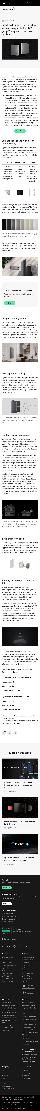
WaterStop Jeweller (15, 476)
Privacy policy (18, 1097)
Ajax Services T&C (7, 1105)
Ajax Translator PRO (27, 973)
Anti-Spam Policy (28, 1102)
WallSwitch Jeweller (9, 479)
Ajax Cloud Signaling (27, 976)
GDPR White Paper (7, 1099)
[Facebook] (3, 946)
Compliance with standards (29, 1008)
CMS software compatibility (29, 1019)
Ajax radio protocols (7, 981)
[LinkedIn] (9, 733)
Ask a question (8, 922)
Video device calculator (28, 1027)
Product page (7, 682)
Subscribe (6, 887)
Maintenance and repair (28, 1005)
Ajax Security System (28, 957)
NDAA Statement (18, 1099)
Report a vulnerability (29, 1097)
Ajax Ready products (7, 976)
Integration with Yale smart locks (9, 1021)
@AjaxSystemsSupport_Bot (11, 919)
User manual (6, 686)
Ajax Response (26, 968)
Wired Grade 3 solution (8, 1015)
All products (5, 968)
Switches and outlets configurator (28, 1038)
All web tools (25, 1044)
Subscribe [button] (6, 904)
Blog (3, 1070)
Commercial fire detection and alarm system (9, 1009)
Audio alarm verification (28, 1061)
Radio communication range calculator (30, 1033)
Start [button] (9, 303)
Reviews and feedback (8, 1089)
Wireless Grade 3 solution (9, 1012)
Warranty (29, 1105)
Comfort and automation (9, 965)
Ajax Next (4, 1083)
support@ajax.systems (10, 916)
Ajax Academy (26, 1073)
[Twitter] (15, 733)
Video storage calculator (29, 1024)
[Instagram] (14, 946)
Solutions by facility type (8, 1005)
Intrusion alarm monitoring (29, 1054)
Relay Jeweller (28, 476)
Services (4, 970)
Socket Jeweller (22, 479)
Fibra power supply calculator (30, 1041)
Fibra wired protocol (7, 978)
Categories (7, 9)
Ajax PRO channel (7, 1086)
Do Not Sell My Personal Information (12, 1102)
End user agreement (19, 1105)
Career (3, 1081)
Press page (5, 1075)
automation (30, 474)
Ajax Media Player (27, 978)
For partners (25, 1070)
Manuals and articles (28, 1003)
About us (4, 1073)
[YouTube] (8, 946)
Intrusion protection (7, 957)
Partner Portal (25, 1075)
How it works (5, 1030)
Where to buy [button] (20, 131)
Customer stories (7, 1003)
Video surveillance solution (9, 1018)
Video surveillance (7, 960)
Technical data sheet (9, 690)
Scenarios (24, 981)
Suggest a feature (10, 939)
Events (4, 1078)
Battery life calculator (28, 1030)
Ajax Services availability (29, 1022)
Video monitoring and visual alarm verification (30, 1058)
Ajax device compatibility (29, 1016)
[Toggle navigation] (37, 3)
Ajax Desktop (25, 962)
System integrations (7, 973)
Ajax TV (24, 970)
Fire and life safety (7, 962)
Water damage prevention (9, 1025)
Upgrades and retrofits (8, 1027)
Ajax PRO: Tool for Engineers (30, 960)
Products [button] (27, 3)
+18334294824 (8, 914)
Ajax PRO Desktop (27, 965)
